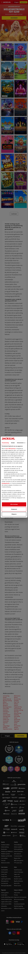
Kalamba (5, 727)
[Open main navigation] (2, 2)
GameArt (5, 713)
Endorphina (6, 711)
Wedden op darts (5, 854)
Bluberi (5, 702)
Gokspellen (4, 906)
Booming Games (7, 707)
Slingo (15, 718)
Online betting (5, 847)
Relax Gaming (17, 713)
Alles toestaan (14, 504)
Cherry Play (6, 708)
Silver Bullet (17, 716)
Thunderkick (17, 726)
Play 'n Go (16, 702)
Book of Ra (16, 883)
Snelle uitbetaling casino (7, 897)
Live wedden (4, 858)
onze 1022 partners (10, 448)
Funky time (4, 876)
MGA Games (17, 696)
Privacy (16, 895)
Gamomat (5, 718)
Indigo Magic (6, 726)
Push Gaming (17, 708)
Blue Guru (5, 704)
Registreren (24, 2)
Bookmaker (4, 849)
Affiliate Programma (19, 908)
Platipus (16, 704)
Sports (3, 842)
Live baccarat (4, 883)
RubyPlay (16, 715)
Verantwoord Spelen (19, 904)
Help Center (17, 892)
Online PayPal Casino (6, 899)
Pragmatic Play (18, 707)
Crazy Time (4, 874)
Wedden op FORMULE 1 (7, 851)
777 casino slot (18, 863)
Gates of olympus (18, 872)
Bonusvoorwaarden (19, 899)
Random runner (18, 879)
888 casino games (18, 860)
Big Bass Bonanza (18, 881)
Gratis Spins (4, 895)
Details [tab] (13, 442)
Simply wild (17, 876)
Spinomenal (17, 719)
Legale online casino (6, 901)
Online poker (4, 872)
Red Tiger (16, 711)
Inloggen (16, 2)
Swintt (15, 722)
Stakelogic (16, 721)
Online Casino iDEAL (6, 904)
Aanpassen (14, 509)
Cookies (16, 901)
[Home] (7, 2)
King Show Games (7, 729)
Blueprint (5, 705)
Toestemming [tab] (5, 442)
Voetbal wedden (5, 845)
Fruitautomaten (18, 856)
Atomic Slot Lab (7, 699)
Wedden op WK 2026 (6, 856)
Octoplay (16, 700)
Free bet (3, 860)
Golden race (6, 719)
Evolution (5, 710)
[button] (7, 52)
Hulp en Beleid (18, 890)
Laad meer (14, 214)
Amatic (5, 697)
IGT (4, 724)
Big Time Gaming (7, 700)
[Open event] (14, 921)
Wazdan (16, 727)
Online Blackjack (18, 845)
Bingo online (17, 858)
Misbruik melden (5, 863)
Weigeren (14, 514)
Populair (3, 890)
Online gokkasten (18, 849)
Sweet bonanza (18, 870)
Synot (15, 724)
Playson (16, 705)
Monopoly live (5, 881)
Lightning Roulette (6, 879)
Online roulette (18, 847)
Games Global (6, 715)
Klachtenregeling (18, 906)
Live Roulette (4, 870)
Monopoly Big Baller (6, 885)
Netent (16, 697)
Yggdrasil (16, 729)
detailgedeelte (5, 483)
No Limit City (17, 699)
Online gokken (5, 892)
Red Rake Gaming (18, 710)
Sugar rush (17, 874)
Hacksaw (5, 722)
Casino (16, 842)
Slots (15, 867)
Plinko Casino (17, 885)
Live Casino (4, 867)
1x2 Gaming (6, 696)
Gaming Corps (6, 716)
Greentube (6, 721)
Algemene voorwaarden (20, 897)
